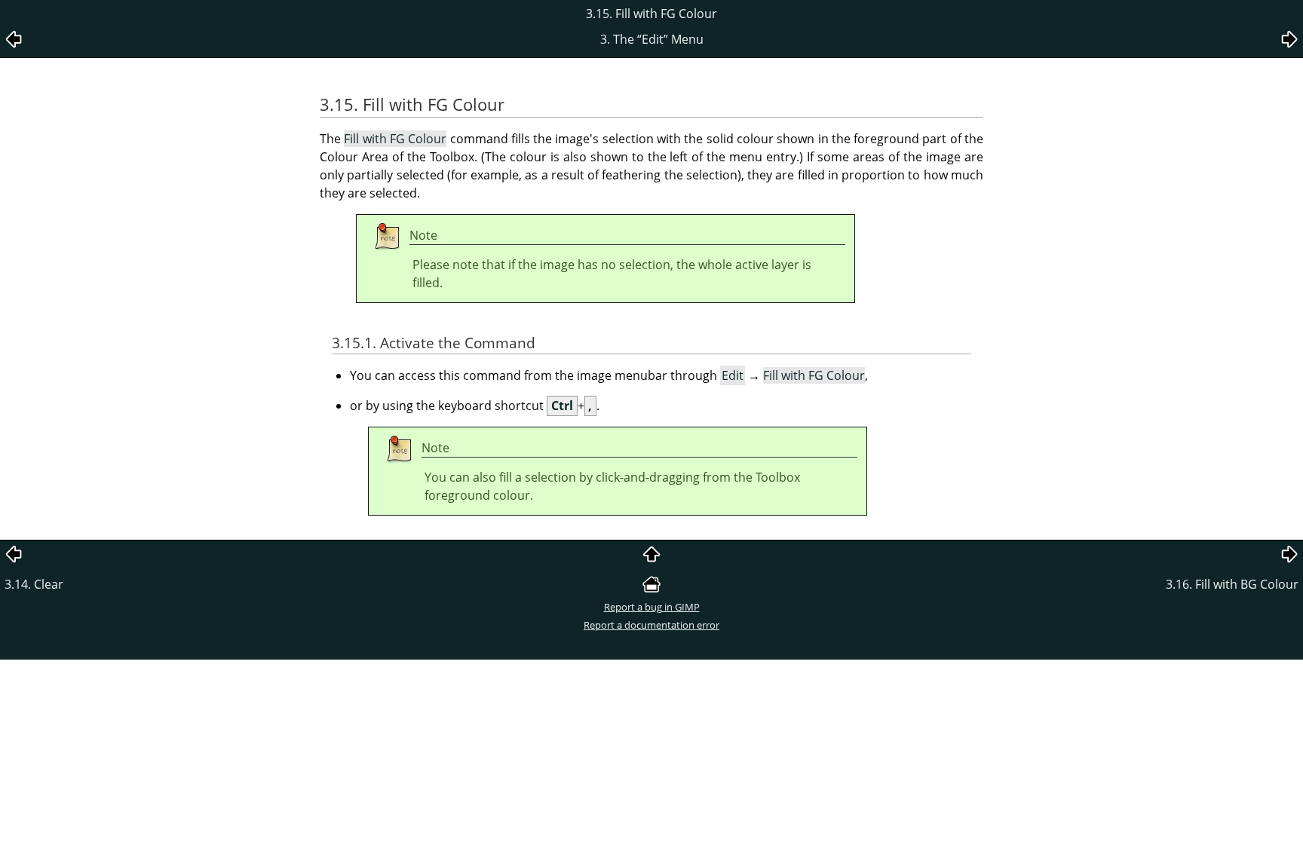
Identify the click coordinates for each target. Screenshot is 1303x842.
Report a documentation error (651, 625)
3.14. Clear (34, 584)
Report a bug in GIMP (652, 607)
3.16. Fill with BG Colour (1232, 584)
